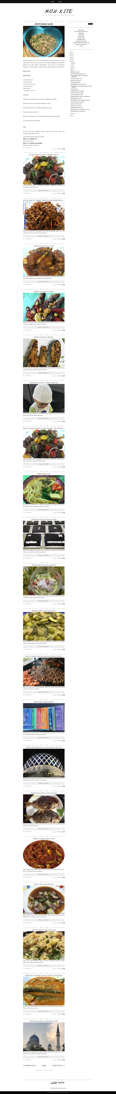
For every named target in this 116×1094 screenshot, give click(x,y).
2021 (71, 55)
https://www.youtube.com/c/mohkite (32, 143)
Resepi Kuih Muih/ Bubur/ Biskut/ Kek (81, 42)
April (72, 70)
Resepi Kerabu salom (44, 24)
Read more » (43, 190)
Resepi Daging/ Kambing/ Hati (81, 31)
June (72, 66)
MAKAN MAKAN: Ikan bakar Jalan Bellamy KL (43, 656)
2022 (71, 54)
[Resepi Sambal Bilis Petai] (44, 854)
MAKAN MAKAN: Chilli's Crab (44, 930)
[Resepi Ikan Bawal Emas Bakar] (44, 808)
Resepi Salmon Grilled (44, 337)
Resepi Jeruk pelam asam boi (44, 565)
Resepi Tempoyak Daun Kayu (44, 611)
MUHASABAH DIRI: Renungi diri (43, 519)
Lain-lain (81, 46)
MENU (60, 1)
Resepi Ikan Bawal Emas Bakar (44, 793)
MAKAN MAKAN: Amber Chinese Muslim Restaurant (44, 200)
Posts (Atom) (48, 1070)
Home (52, 1)
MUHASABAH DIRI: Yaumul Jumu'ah (44, 383)
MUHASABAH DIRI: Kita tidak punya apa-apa (44, 747)
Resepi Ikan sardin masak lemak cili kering (43, 975)
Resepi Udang (81, 34)
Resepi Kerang (81, 38)
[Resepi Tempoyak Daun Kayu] (44, 626)
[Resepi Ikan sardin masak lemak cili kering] (44, 991)
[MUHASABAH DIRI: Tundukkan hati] (44, 1036)
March (72, 113)
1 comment (26, 193)
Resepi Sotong (81, 36)
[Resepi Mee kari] (44, 489)
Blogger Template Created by (58, 1092)
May (72, 68)
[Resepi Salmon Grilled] (44, 352)
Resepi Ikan (81, 33)
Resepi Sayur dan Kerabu (81, 41)
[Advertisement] (74, 143)
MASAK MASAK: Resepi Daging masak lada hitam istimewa (47, 428)
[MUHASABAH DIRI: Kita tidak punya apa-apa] (44, 763)
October (72, 63)
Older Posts (57, 1065)
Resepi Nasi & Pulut (81, 39)
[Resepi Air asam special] (44, 900)
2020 (71, 57)
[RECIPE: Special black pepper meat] (44, 170)
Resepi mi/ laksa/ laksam (81, 44)
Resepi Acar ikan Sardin (44, 291)
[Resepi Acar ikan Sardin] (44, 307)
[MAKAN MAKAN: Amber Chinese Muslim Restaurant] (44, 216)
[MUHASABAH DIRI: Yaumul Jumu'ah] (44, 398)
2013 (71, 115)
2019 (71, 59)
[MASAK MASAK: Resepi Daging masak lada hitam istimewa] (44, 444)
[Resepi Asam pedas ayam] (44, 261)
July (72, 64)
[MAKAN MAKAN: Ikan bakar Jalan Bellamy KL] (44, 672)
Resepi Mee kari (43, 474)
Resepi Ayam (81, 29)
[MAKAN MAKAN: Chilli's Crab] (44, 945)
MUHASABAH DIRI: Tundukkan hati (44, 1021)
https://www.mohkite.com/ (30, 138)
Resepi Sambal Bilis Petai (43, 839)
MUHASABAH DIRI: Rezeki (44, 702)
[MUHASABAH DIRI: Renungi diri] (44, 535)
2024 (71, 52)
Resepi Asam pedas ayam (44, 246)
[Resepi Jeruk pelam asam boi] (44, 580)
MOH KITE (58, 11)
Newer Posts (30, 1065)
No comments (27, 147)
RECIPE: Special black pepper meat (43, 155)
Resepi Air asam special (44, 884)
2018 (71, 61)
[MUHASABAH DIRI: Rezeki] (44, 717)
